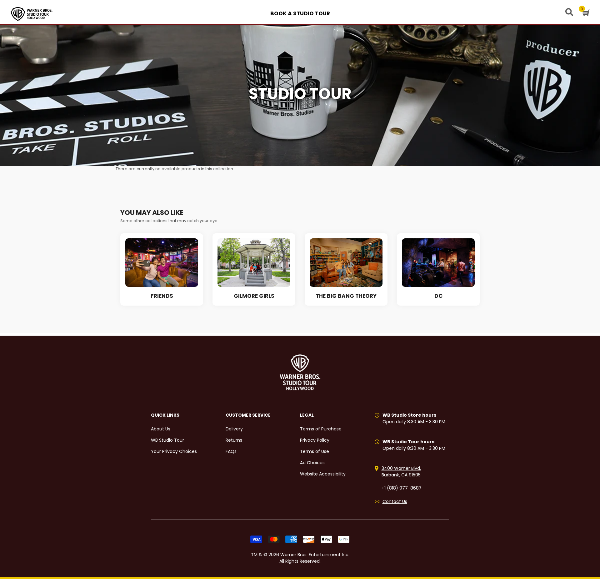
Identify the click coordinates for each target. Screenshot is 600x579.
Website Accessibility (323, 474)
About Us (160, 429)
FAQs (231, 451)
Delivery (234, 429)
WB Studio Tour (167, 440)
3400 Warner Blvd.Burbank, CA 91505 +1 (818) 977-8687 (402, 478)
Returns (234, 440)
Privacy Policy (314, 440)
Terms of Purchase (321, 429)
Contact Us (394, 501)
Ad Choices (312, 463)
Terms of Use (314, 451)
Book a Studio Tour (300, 13)
